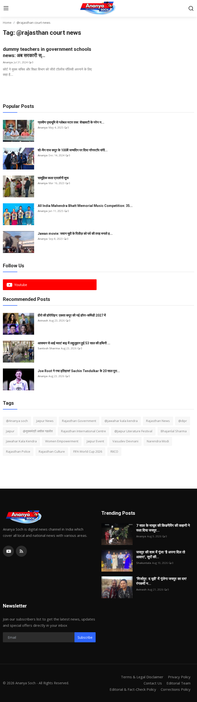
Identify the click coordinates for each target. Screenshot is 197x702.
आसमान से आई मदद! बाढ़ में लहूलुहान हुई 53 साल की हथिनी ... (74, 343)
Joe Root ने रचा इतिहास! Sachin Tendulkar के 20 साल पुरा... (79, 371)
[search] (191, 8)
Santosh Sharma (49, 348)
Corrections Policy (176, 689)
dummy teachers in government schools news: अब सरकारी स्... (47, 52)
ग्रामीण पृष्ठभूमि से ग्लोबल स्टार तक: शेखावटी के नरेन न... (71, 122)
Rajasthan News (158, 421)
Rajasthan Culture (52, 451)
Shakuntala (143, 563)
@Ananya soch (17, 421)
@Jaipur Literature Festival (133, 431)
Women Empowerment (61, 441)
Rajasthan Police (18, 451)
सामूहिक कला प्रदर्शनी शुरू (53, 178)
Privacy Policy (179, 676)
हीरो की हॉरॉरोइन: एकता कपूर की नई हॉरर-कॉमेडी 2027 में (72, 315)
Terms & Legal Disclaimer (142, 676)
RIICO (114, 451)
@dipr (182, 421)
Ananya (8, 62)
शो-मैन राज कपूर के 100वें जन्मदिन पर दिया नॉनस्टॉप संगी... (73, 150)
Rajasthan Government (79, 421)
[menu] (6, 8)
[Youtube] (8, 551)
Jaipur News (45, 421)
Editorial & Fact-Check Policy (133, 689)
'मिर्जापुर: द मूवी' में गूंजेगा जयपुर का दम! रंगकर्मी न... (161, 581)
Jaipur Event (95, 441)
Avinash (43, 320)
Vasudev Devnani (125, 441)
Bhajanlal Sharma (174, 431)
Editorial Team (178, 683)
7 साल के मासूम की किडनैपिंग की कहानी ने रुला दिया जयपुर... (163, 527)
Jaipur (10, 431)
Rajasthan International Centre (83, 431)
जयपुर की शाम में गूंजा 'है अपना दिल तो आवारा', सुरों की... (160, 554)
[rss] (21, 551)
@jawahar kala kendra (121, 421)
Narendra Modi (158, 441)
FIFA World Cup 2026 (87, 451)
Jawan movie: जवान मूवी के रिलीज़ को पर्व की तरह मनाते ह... (75, 233)
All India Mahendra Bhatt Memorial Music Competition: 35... (85, 206)
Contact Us (153, 683)
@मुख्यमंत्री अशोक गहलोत (38, 431)
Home (7, 22)
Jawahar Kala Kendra (21, 441)
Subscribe (85, 637)
